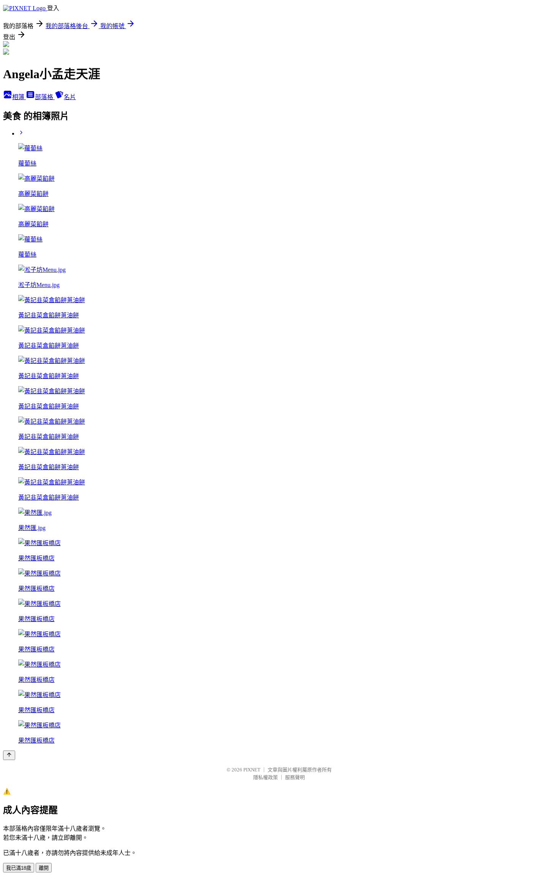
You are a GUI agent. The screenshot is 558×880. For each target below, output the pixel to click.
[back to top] (9, 755)
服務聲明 (295, 777)
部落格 (45, 97)
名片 (70, 97)
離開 (44, 868)
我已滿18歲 (18, 868)
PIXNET (251, 770)
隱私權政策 (265, 777)
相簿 (19, 97)
